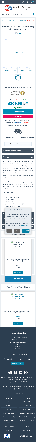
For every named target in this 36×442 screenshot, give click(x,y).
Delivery (9, 402)
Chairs (17, 20)
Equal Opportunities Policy (27, 413)
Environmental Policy (9, 417)
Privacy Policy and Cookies (27, 420)
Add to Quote (18, 117)
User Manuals (9, 430)
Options (17, 231)
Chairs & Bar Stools (10, 20)
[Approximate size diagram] (18, 78)
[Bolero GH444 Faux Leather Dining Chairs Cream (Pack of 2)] (18, 300)
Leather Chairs (23, 20)
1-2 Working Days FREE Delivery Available (18, 137)
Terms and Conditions (9, 413)
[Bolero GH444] (18, 51)
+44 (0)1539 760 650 (18, 354)
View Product (18, 272)
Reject (9, 231)
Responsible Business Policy (27, 417)
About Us (9, 398)
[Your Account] (27, 2)
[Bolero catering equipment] (18, 33)
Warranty (9, 406)
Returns (9, 409)
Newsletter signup (17, 363)
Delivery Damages (27, 406)
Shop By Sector (27, 426)
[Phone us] (23, 2)
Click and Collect (27, 402)
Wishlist (24, 126)
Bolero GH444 (30, 20)
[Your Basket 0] (32, 2)
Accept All (26, 231)
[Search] (33, 14)
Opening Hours (27, 430)
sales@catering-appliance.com (19, 358)
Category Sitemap (9, 426)
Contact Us (27, 398)
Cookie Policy (24, 225)
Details (6, 157)
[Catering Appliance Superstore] (18, 8)
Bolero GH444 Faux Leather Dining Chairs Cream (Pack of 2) (18, 312)
